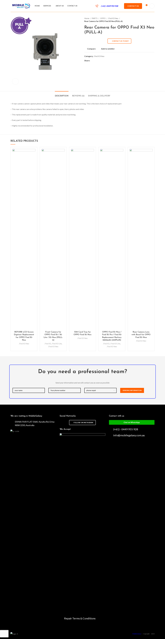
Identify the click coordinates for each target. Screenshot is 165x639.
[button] (131, 422)
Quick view (34, 158)
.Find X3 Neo (113, 18)
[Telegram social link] (103, 60)
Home (87, 18)
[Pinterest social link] (97, 60)
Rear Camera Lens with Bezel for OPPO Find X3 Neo (141, 334)
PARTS (95, 18)
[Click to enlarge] (15, 81)
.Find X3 (47, 343)
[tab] (61, 94)
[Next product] (153, 20)
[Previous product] (148, 20)
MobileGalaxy (136, 634)
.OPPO (103, 18)
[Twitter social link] (94, 60)
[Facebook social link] (92, 60)
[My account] (152, 6)
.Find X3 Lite (57, 343)
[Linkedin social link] (100, 60)
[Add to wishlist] (34, 153)
